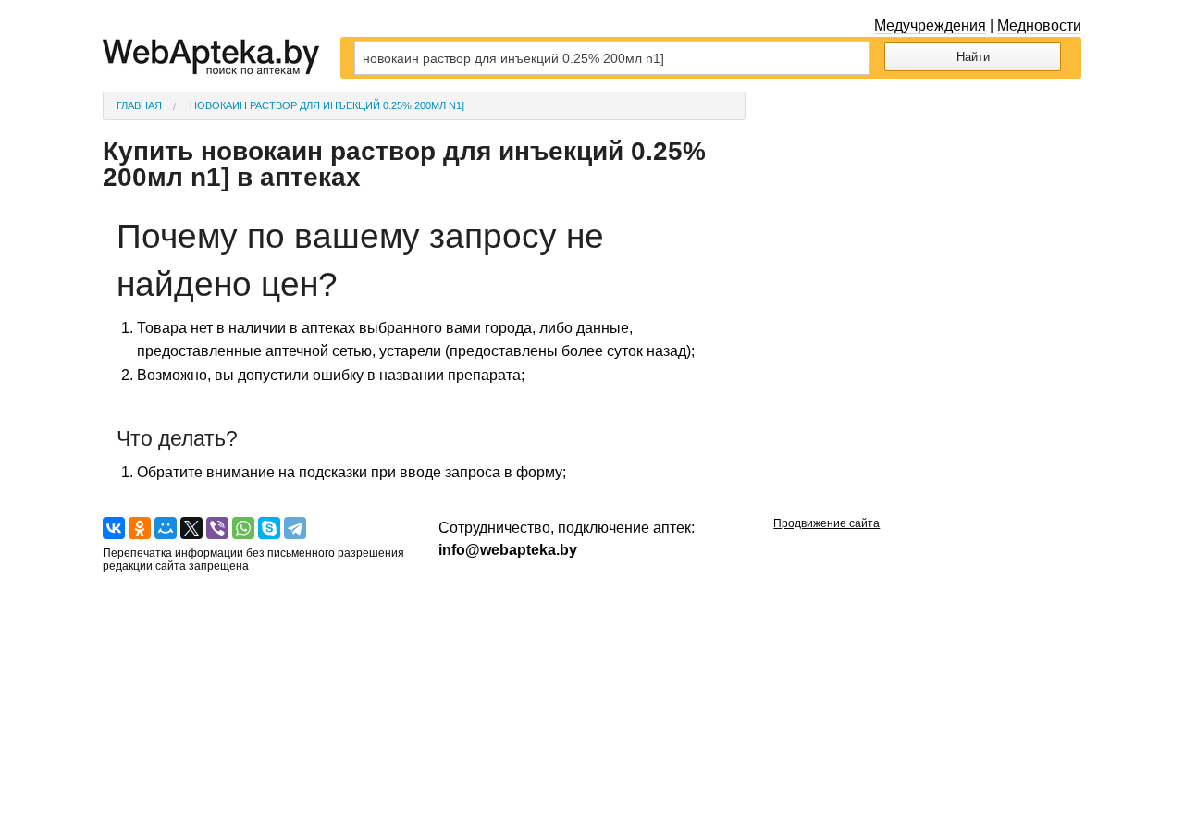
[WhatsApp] (243, 528)
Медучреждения (930, 25)
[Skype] (269, 528)
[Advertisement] (927, 207)
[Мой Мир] (165, 528)
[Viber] (217, 528)
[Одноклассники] (140, 528)
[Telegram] (295, 528)
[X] (191, 528)
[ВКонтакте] (114, 528)
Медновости (1039, 25)
